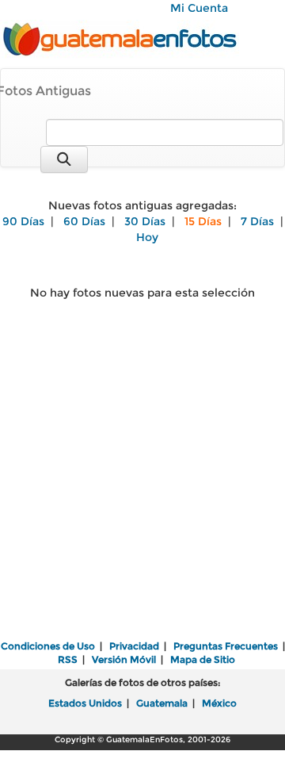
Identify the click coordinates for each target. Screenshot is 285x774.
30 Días (144, 221)
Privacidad (134, 646)
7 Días (257, 221)
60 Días (84, 221)
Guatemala (162, 703)
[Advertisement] (142, 483)
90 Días (23, 221)
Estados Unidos (85, 703)
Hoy (147, 237)
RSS (68, 659)
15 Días (203, 221)
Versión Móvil (124, 659)
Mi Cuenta (199, 8)
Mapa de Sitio (202, 659)
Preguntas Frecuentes (225, 646)
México (219, 703)
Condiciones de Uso (48, 646)
